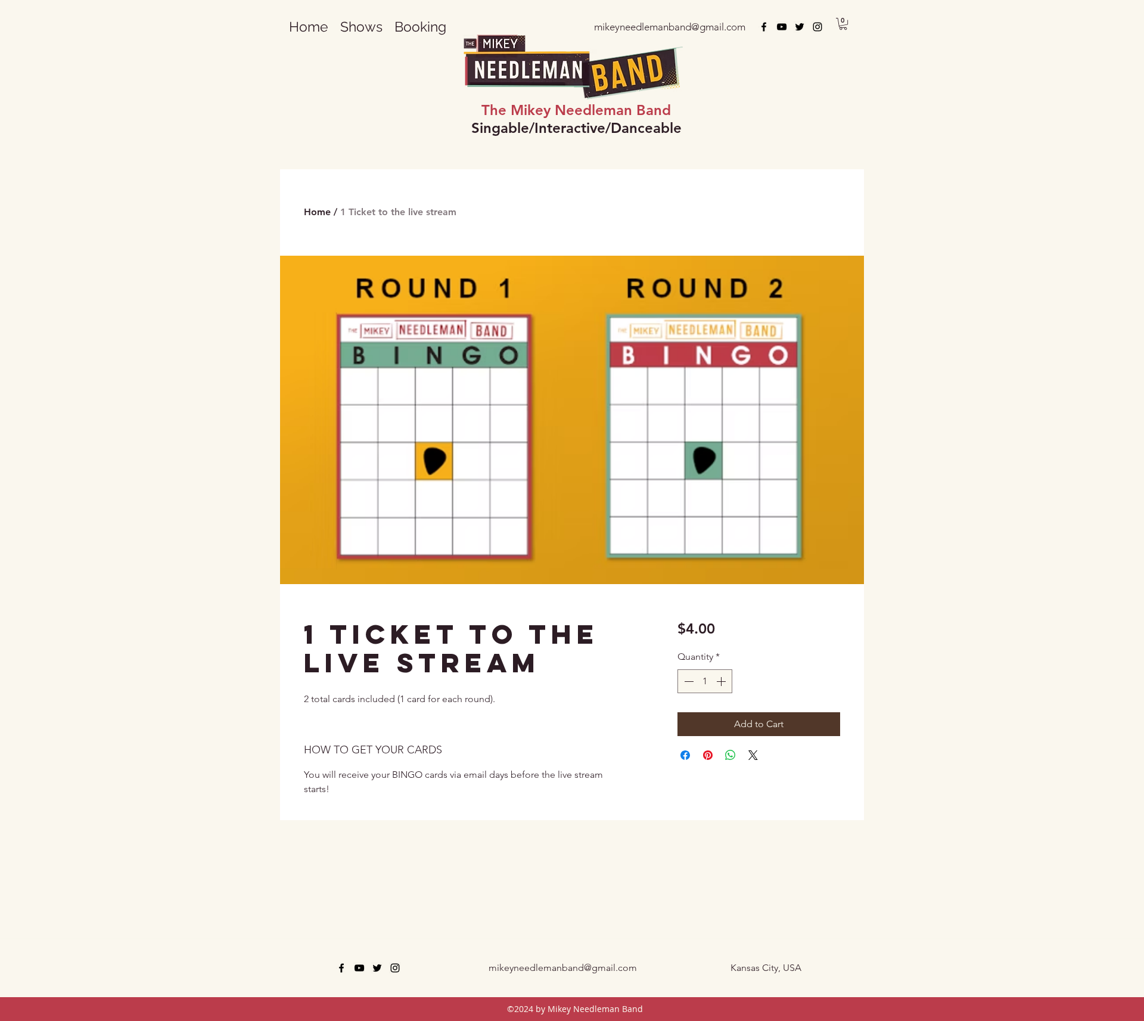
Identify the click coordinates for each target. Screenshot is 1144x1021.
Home (317, 212)
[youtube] (782, 27)
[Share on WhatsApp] (730, 755)
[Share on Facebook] (685, 755)
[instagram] (817, 27)
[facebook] (764, 27)
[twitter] (800, 27)
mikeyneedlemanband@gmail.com (563, 967)
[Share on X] (753, 755)
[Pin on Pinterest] (708, 755)
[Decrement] (687, 681)
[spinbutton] (705, 681)
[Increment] (722, 681)
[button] (420, 27)
